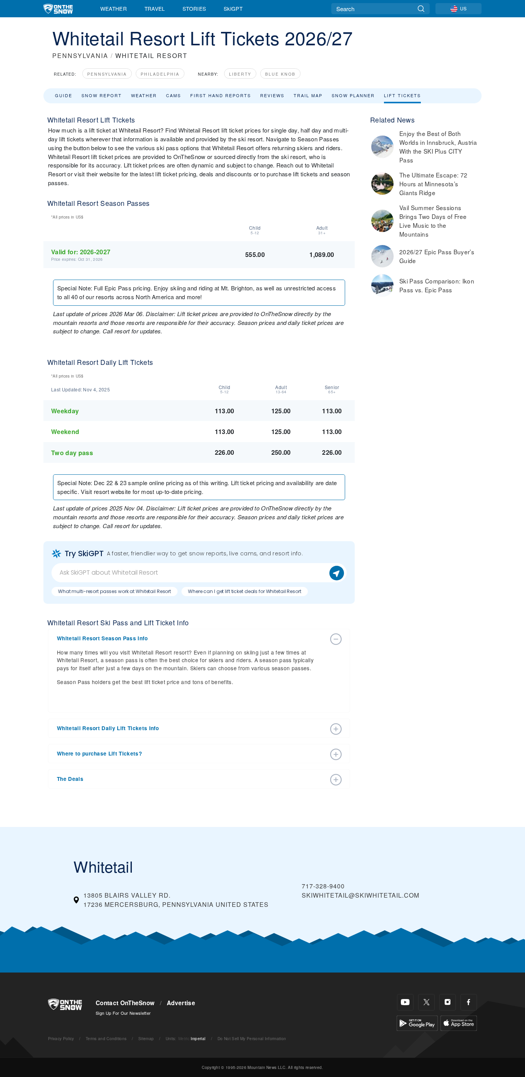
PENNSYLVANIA (80, 55)
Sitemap (146, 1038)
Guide (63, 95)
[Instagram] (447, 1002)
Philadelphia (160, 74)
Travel (155, 8)
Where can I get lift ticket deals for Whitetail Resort (244, 591)
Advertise (181, 1003)
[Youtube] (405, 1002)
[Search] (421, 8)
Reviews (272, 95)
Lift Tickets (402, 95)
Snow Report (101, 95)
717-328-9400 (323, 885)
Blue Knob (280, 74)
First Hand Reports (220, 95)
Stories (194, 8)
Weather (113, 8)
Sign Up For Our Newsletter (123, 1013)
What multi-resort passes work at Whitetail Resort (114, 591)
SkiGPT (233, 8)
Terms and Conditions (106, 1038)
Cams (173, 95)
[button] (191, 638)
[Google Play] (417, 1022)
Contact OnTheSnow (125, 1003)
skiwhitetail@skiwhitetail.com (360, 895)
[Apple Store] (458, 1022)
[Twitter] (426, 1002)
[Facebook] (468, 1002)
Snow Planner (353, 95)
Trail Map (308, 95)
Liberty (240, 74)
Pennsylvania (107, 74)
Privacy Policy (61, 1038)
